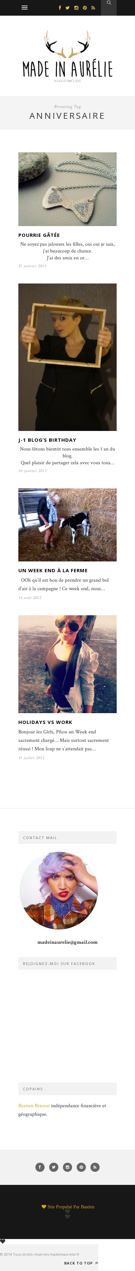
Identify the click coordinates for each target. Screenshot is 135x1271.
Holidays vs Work (45, 722)
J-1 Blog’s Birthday (47, 439)
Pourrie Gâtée (39, 235)
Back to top (79, 1263)
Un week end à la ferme (53, 570)
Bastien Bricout (34, 1105)
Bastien (87, 1206)
